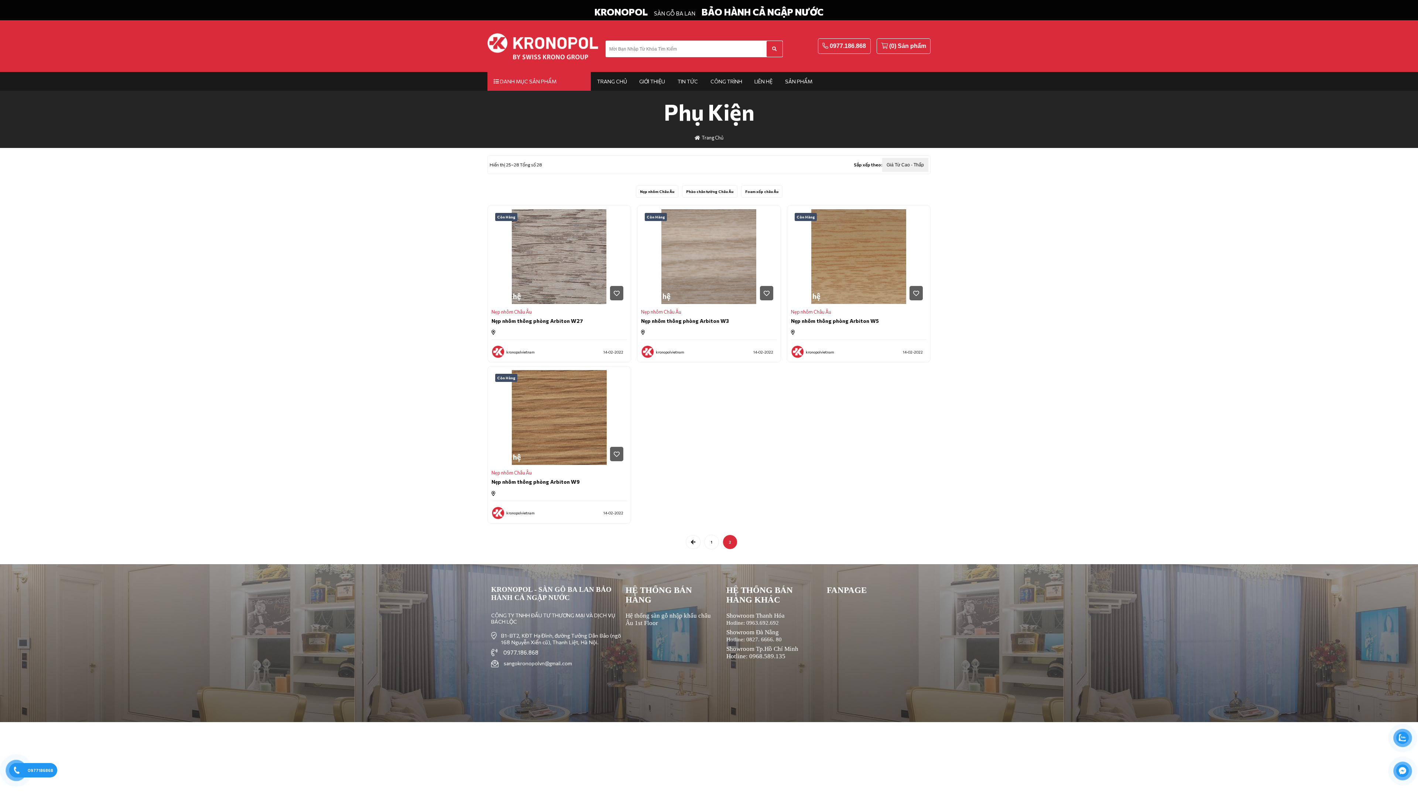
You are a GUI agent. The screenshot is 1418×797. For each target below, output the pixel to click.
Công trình (726, 81)
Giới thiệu (652, 81)
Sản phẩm (798, 81)
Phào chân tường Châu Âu (709, 191)
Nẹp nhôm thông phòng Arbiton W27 (537, 321)
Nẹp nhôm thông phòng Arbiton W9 (535, 482)
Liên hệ (763, 81)
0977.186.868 (848, 46)
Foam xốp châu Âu (761, 191)
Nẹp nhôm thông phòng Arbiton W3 (685, 321)
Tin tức (688, 81)
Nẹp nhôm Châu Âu (657, 191)
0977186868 (40, 770)
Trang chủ (612, 81)
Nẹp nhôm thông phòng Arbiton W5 (835, 321)
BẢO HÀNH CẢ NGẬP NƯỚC (762, 11)
